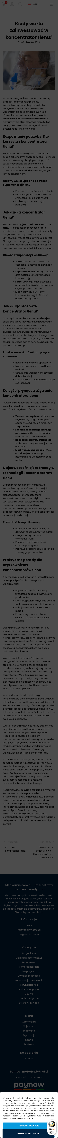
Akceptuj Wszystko (29, 1125)
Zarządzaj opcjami (29, 1133)
